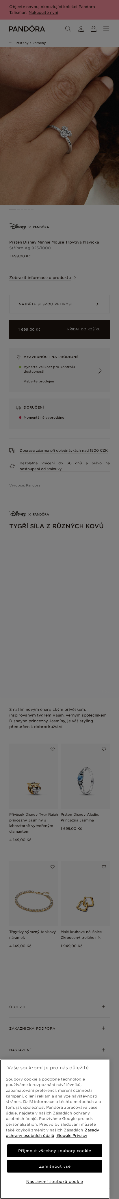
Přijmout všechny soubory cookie (54, 1150)
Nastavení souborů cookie (54, 1181)
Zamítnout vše (55, 1166)
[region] (54, 1129)
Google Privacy (71, 1135)
